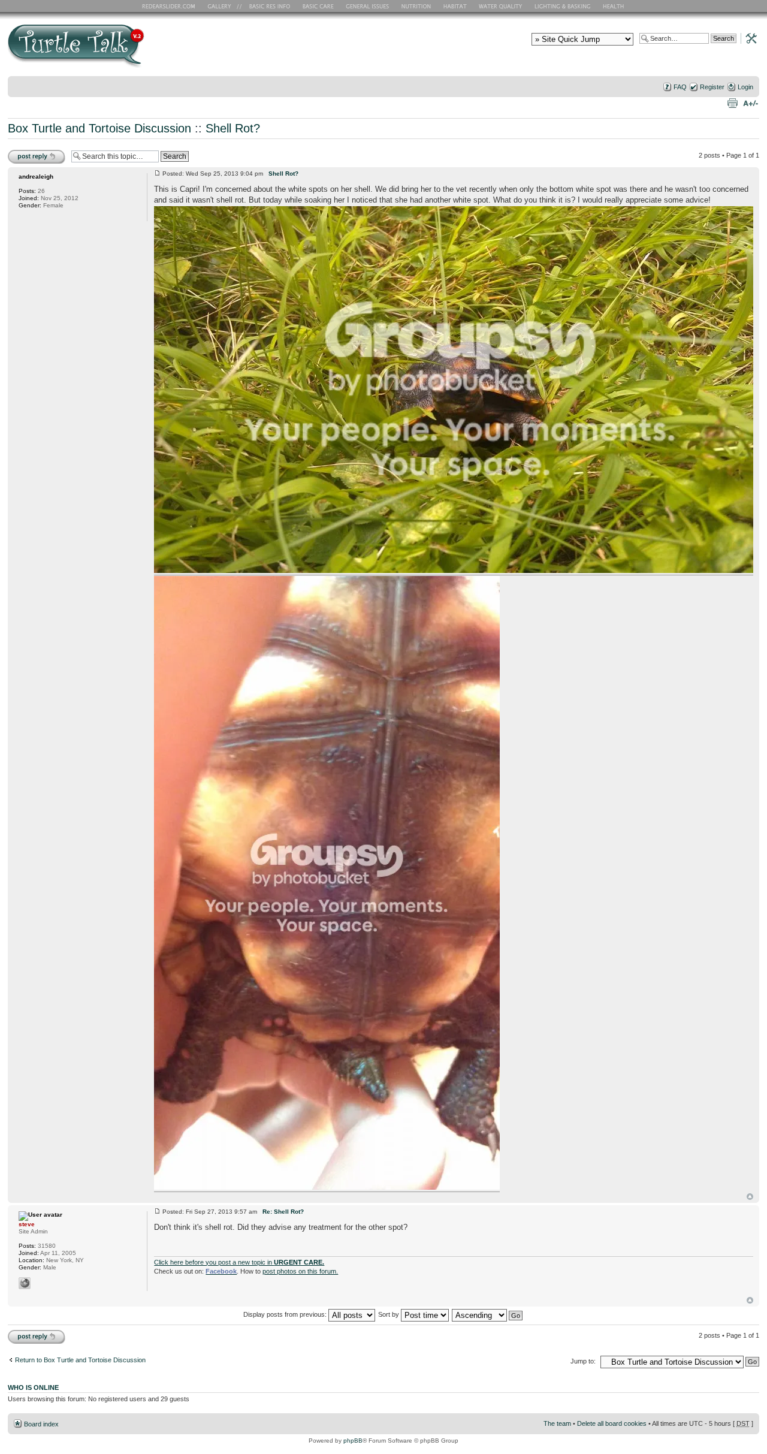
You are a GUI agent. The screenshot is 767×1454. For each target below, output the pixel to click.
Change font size (750, 102)
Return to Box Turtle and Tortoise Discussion (80, 1359)
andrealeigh (36, 176)
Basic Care (318, 6)
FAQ (680, 87)
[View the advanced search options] (747, 37)
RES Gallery (223, 6)
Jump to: (583, 1361)
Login (745, 87)
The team (557, 1423)
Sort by (389, 1314)
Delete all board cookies (612, 1423)
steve (27, 1224)
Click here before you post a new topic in (239, 1262)
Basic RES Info (267, 6)
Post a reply (25, 152)
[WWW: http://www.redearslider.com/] (25, 1283)
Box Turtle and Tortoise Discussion (99, 128)
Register (712, 87)
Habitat (455, 6)
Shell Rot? (233, 128)
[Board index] (162, 50)
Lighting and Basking (563, 6)
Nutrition (418, 6)
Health (614, 6)
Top (750, 1196)
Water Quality (500, 6)
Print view (732, 102)
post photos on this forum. (300, 1271)
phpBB (353, 1440)
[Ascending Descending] (488, 1314)
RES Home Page (171, 6)
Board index (41, 1424)
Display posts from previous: (285, 1314)
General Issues (368, 6)
